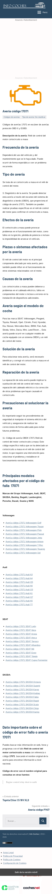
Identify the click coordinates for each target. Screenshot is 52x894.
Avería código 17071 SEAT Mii (20, 649)
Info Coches (34, 834)
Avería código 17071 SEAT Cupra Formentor (26, 660)
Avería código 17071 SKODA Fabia (22, 697)
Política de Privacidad (13, 856)
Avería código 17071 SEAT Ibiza (21, 630)
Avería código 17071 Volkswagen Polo (24, 530)
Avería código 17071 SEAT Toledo (21, 656)
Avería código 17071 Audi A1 (19, 593)
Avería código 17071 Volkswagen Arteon (24, 541)
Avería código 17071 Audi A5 (19, 601)
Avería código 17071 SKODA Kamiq (22, 712)
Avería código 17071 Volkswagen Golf (23, 523)
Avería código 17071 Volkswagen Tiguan (25, 526)
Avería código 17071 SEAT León (21, 626)
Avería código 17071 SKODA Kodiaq (23, 693)
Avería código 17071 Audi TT (19, 604)
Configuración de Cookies (14, 863)
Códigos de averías (12, 117)
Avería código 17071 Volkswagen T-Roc (24, 545)
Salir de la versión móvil (26, 872)
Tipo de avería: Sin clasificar (33, 117)
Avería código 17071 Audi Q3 (19, 589)
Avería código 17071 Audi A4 (19, 578)
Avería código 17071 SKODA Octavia (23, 682)
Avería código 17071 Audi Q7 (19, 597)
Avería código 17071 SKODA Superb (23, 686)
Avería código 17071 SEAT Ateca (21, 638)
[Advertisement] (26, 49)
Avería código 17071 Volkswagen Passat (25, 534)
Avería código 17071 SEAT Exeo (21, 653)
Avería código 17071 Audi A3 (19, 574)
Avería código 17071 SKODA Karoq (22, 689)
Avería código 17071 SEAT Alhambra (23, 645)
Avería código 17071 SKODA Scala (22, 704)
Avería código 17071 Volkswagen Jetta (24, 538)
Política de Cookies (11, 860)
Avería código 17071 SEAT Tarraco (22, 641)
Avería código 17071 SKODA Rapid (22, 701)
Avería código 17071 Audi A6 (19, 586)
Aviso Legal (8, 853)
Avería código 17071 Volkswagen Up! (23, 553)
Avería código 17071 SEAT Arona (21, 634)
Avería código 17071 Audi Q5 (19, 582)
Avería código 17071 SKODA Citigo (22, 708)
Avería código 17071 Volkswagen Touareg (25, 549)
